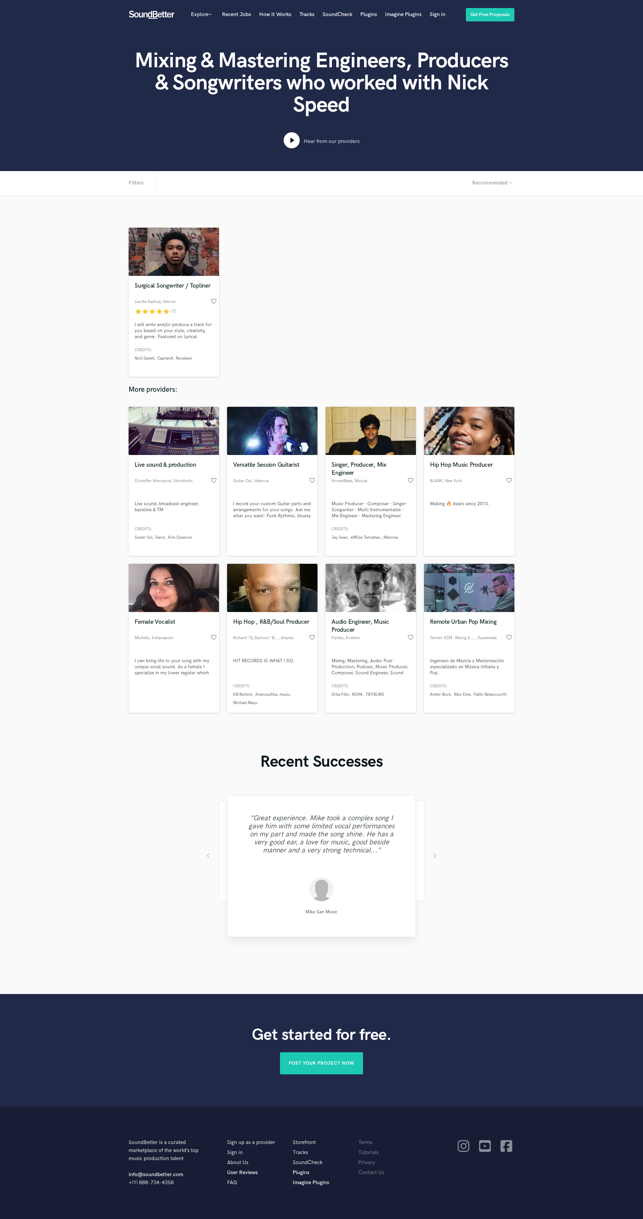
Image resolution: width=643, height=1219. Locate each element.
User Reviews (242, 1172)
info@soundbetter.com (156, 1174)
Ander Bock (440, 694)
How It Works (275, 14)
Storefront (304, 1142)
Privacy (366, 1162)
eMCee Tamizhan (365, 537)
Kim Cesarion (180, 537)
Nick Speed (144, 358)
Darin (160, 537)
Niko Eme (462, 694)
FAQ (232, 1182)
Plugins (368, 14)
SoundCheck (337, 14)
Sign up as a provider (251, 1142)
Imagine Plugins (403, 14)
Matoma (390, 537)
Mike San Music (321, 912)
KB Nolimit (242, 694)
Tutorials (368, 1152)
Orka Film (340, 694)
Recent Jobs (236, 14)
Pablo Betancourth (490, 694)
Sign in (437, 14)
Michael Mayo (245, 702)
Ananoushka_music (272, 694)
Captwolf (165, 358)
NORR (357, 694)
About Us (237, 1162)
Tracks (306, 14)
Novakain (184, 358)
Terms (365, 1142)
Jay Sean (340, 537)
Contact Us (371, 1172)
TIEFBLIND (374, 694)
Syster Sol (143, 537)
